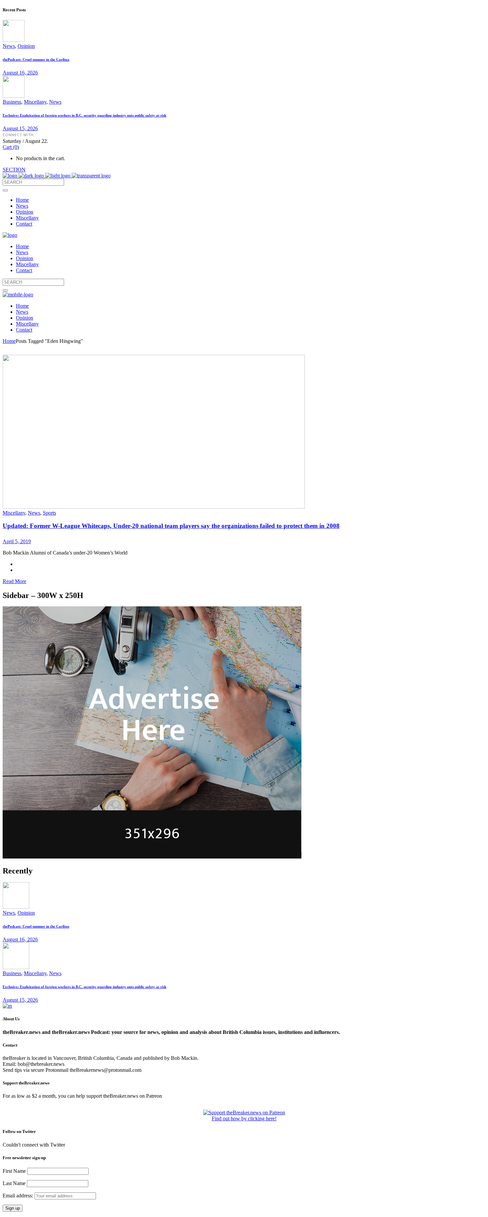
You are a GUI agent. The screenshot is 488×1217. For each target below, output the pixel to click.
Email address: (19, 1195)
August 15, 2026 (20, 128)
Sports (49, 513)
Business (12, 102)
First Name (14, 1171)
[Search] (5, 190)
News (9, 46)
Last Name (14, 1183)
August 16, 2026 (20, 72)
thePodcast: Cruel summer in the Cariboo (36, 59)
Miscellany (35, 102)
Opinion (26, 46)
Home (9, 341)
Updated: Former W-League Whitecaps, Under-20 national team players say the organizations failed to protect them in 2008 (171, 525)
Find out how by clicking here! (244, 1118)
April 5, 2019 (17, 541)
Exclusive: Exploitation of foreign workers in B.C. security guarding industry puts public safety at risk (84, 115)
